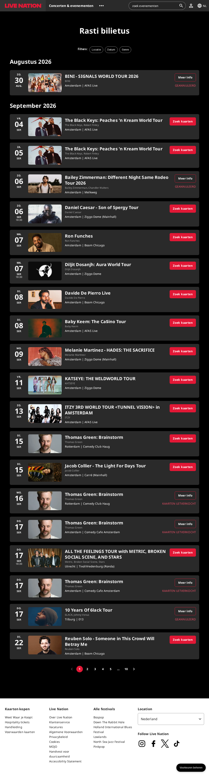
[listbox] (171, 719)
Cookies (54, 742)
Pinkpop (99, 747)
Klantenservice (59, 722)
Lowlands (100, 737)
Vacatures (56, 727)
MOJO (53, 747)
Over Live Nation (60, 717)
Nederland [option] (149, 719)
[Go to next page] (134, 669)
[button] (23, 5)
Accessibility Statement (65, 761)
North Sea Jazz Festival (109, 742)
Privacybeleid (58, 737)
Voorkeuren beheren (191, 767)
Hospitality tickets (17, 722)
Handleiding (13, 727)
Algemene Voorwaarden (66, 732)
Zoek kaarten (183, 121)
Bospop (98, 717)
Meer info (185, 77)
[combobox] (155, 6)
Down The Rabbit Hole (109, 722)
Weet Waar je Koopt (18, 717)
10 (126, 669)
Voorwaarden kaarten (20, 732)
